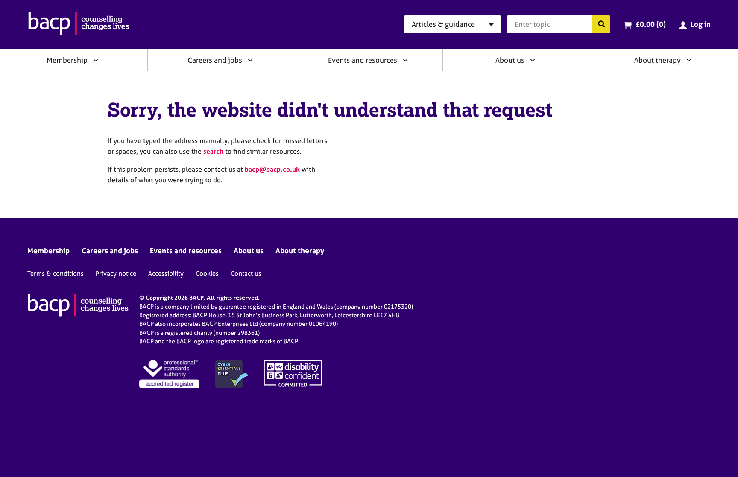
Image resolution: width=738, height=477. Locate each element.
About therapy (657, 60)
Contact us (246, 273)
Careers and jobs (214, 60)
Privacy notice (116, 273)
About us (509, 60)
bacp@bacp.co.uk (272, 169)
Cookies (207, 273)
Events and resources (362, 60)
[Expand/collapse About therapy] (689, 59)
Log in (701, 24)
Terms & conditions (55, 273)
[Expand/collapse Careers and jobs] (250, 59)
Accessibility (166, 273)
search (213, 151)
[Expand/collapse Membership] (95, 59)
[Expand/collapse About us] (532, 59)
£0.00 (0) (651, 24)
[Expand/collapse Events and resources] (405, 59)
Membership (67, 60)
